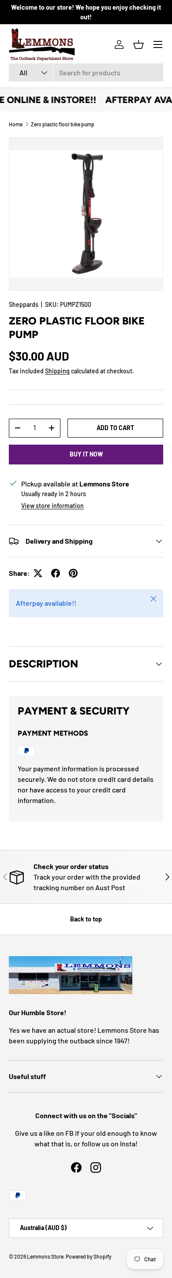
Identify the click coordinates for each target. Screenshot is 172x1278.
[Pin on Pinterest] (73, 573)
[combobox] (86, 72)
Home (15, 124)
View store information (52, 505)
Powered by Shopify (89, 1256)
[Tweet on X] (38, 573)
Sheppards (23, 304)
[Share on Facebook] (55, 573)
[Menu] (158, 44)
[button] (138, 44)
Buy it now (86, 454)
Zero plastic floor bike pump (62, 124)
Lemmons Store (45, 1256)
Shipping (57, 371)
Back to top (86, 919)
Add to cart (115, 427)
